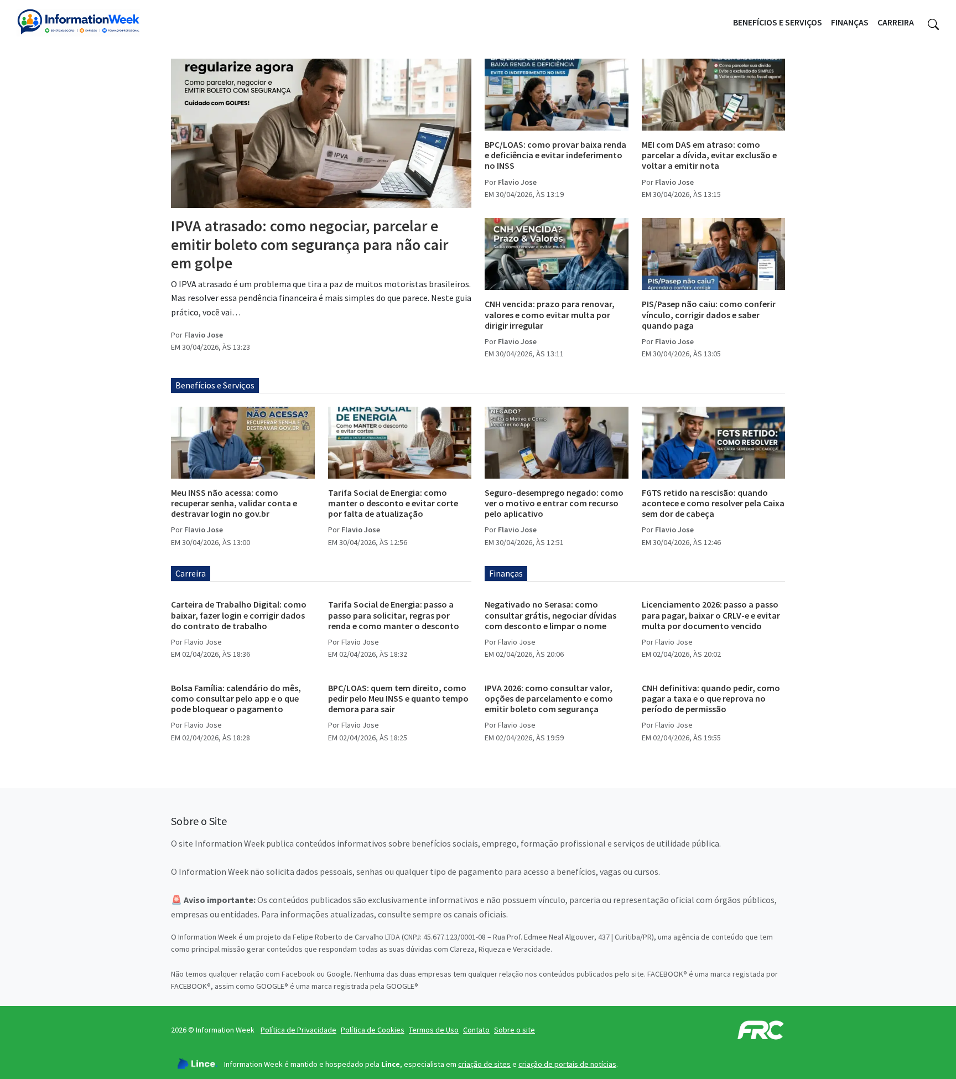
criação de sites (484, 1064)
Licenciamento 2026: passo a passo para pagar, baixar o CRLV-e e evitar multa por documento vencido (711, 615)
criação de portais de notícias (567, 1064)
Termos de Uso (434, 1030)
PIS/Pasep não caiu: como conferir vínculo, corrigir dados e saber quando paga (709, 314)
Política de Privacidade (298, 1030)
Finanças (850, 22)
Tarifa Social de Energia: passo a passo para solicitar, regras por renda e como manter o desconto (393, 615)
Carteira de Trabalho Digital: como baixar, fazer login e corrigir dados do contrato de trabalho (238, 615)
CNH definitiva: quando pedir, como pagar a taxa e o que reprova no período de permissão (711, 698)
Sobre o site (514, 1030)
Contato (476, 1030)
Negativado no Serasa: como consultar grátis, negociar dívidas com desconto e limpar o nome (550, 615)
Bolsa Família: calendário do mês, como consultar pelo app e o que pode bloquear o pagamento (236, 698)
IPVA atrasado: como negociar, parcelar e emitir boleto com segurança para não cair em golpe (309, 244)
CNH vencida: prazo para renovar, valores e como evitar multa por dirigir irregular (550, 314)
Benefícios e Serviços (777, 22)
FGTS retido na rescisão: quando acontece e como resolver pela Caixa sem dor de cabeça (713, 503)
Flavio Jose (203, 335)
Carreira (895, 22)
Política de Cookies (372, 1030)
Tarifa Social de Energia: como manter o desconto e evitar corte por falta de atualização (393, 503)
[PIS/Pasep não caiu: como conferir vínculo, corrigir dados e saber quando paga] (714, 254)
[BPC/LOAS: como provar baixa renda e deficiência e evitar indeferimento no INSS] (556, 95)
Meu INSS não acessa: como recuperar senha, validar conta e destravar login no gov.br (234, 503)
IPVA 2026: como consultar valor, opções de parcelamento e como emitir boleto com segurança (549, 698)
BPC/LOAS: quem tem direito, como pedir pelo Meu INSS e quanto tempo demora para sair (398, 698)
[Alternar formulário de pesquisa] (933, 22)
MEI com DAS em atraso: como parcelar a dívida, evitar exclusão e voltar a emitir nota (709, 155)
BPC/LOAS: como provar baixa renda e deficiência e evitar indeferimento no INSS (555, 155)
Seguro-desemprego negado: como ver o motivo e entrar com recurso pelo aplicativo (554, 503)
